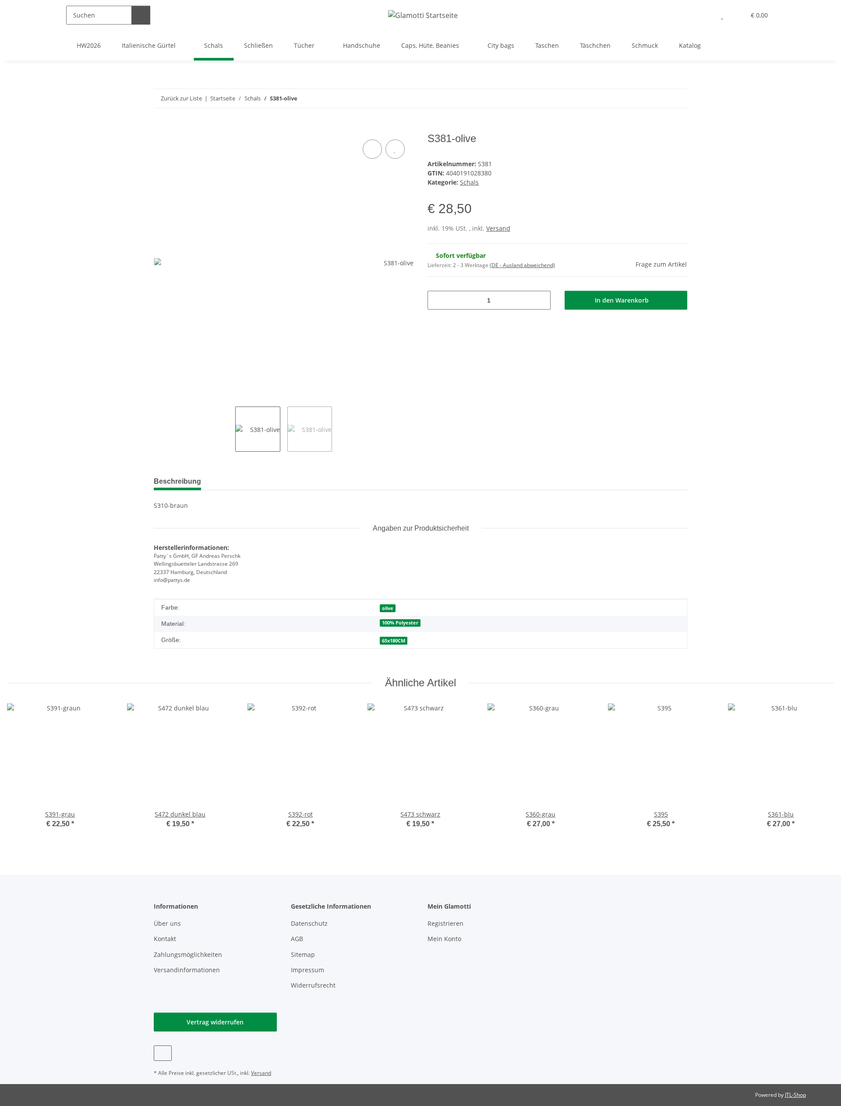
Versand (498, 228)
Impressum (307, 970)
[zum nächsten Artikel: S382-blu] (677, 98)
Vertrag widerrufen (215, 1022)
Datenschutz (309, 923)
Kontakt (165, 939)
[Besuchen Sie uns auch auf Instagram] (163, 1053)
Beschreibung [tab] (177, 481)
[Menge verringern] (437, 300)
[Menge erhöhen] (540, 300)
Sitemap (303, 954)
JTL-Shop (795, 1095)
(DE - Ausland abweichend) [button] (522, 265)
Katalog (690, 45)
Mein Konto (444, 939)
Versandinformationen (187, 970)
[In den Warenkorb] (161, 127)
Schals (469, 182)
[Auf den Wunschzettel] (395, 149)
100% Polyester (400, 623)
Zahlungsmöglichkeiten (188, 954)
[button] (704, 15)
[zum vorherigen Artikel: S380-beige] (659, 98)
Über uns (167, 923)
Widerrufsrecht (313, 985)
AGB (297, 939)
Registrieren (445, 923)
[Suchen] (140, 15)
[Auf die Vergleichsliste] (372, 149)
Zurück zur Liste (181, 98)
